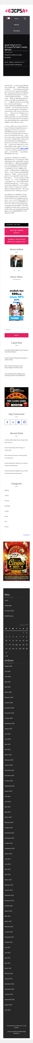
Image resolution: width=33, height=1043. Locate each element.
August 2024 (8, 791)
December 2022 (9, 895)
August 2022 (8, 911)
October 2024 (9, 780)
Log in (6, 600)
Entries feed (8, 605)
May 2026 (7, 682)
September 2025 (9, 723)
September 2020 (9, 999)
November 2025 (9, 713)
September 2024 (9, 786)
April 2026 (8, 687)
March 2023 (8, 879)
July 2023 (7, 859)
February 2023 (9, 885)
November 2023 (9, 838)
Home (16, 18)
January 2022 (9, 932)
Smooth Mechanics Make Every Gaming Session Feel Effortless (15, 374)
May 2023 (7, 869)
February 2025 (9, 760)
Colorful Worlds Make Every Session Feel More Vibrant (16, 351)
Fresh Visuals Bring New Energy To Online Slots (16, 359)
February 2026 (9, 697)
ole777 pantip (24, 148)
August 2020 (8, 1004)
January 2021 (8, 978)
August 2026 (8, 666)
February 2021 (9, 973)
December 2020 (9, 984)
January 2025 (9, 765)
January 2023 (9, 890)
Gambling (16, 31)
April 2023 (8, 874)
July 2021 (7, 947)
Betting (16, 25)
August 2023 (8, 853)
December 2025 (9, 708)
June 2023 (8, 864)
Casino (7, 495)
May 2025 (7, 744)
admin (9, 57)
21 (20, 645)
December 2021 (9, 937)
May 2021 (7, 958)
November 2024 (9, 775)
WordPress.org (9, 616)
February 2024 (9, 822)
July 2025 (7, 734)
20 (16, 645)
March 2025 (8, 754)
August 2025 (8, 728)
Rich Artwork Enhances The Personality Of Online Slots (14, 366)
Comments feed (9, 610)
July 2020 (7, 1010)
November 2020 (9, 989)
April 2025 (8, 749)
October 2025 (9, 718)
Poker (6, 516)
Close (25, 535)
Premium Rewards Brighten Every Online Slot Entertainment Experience (16, 472)
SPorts (6, 526)
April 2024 (8, 812)
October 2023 (9, 843)
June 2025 (8, 739)
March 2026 (8, 692)
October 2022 (9, 905)
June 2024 (8, 801)
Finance (7, 500)
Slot (6, 521)
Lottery (7, 511)
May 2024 (7, 807)
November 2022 (9, 900)
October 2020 (9, 994)
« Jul (6, 656)
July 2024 (7, 796)
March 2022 (8, 921)
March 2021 (8, 968)
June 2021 (8, 952)
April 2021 (7, 963)
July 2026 (7, 671)
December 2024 (9, 770)
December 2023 (9, 833)
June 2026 (8, 676)
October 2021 (9, 942)
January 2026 (9, 702)
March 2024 (8, 817)
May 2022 (7, 916)
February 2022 (9, 926)
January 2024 (9, 827)
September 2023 (9, 848)
